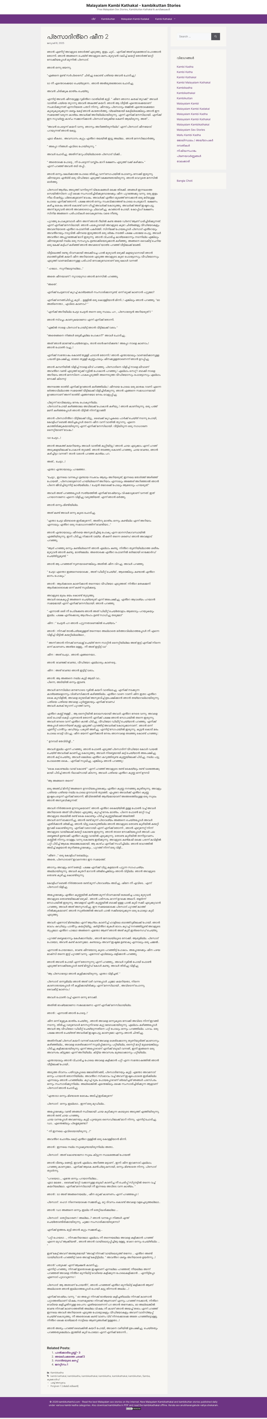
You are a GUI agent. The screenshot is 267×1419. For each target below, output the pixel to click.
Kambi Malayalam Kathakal (193, 82)
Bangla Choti (185, 180)
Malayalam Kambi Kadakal (135, 18)
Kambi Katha (185, 72)
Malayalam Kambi (188, 103)
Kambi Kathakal (163, 18)
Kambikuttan (108, 18)
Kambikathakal (186, 93)
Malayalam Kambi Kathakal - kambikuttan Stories (133, 5)
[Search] (215, 36)
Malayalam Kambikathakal (193, 124)
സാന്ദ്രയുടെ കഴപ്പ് (66, 1360)
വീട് (93, 18)
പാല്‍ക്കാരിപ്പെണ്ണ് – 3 (67, 1352)
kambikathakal (119, 1376)
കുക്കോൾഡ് (53, 1379)
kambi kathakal (58, 1376)
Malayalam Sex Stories (191, 129)
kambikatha (105, 1376)
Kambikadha (57, 1372)
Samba (146, 1376)
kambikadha (74, 1376)
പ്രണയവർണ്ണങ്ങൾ (189, 156)
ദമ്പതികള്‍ (183, 145)
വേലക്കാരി (183, 161)
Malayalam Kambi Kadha (192, 114)
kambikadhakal (89, 1376)
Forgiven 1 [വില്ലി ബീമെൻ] (64, 1386)
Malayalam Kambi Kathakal (193, 119)
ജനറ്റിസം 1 (61, 1364)
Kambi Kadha (185, 66)
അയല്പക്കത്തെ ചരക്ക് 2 (70, 1356)
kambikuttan (134, 1376)
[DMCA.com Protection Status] (133, 1409)
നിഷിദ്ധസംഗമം (186, 150)
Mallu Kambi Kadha (189, 135)
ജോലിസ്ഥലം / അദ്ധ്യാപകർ (195, 140)
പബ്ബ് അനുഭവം (58, 1382)
